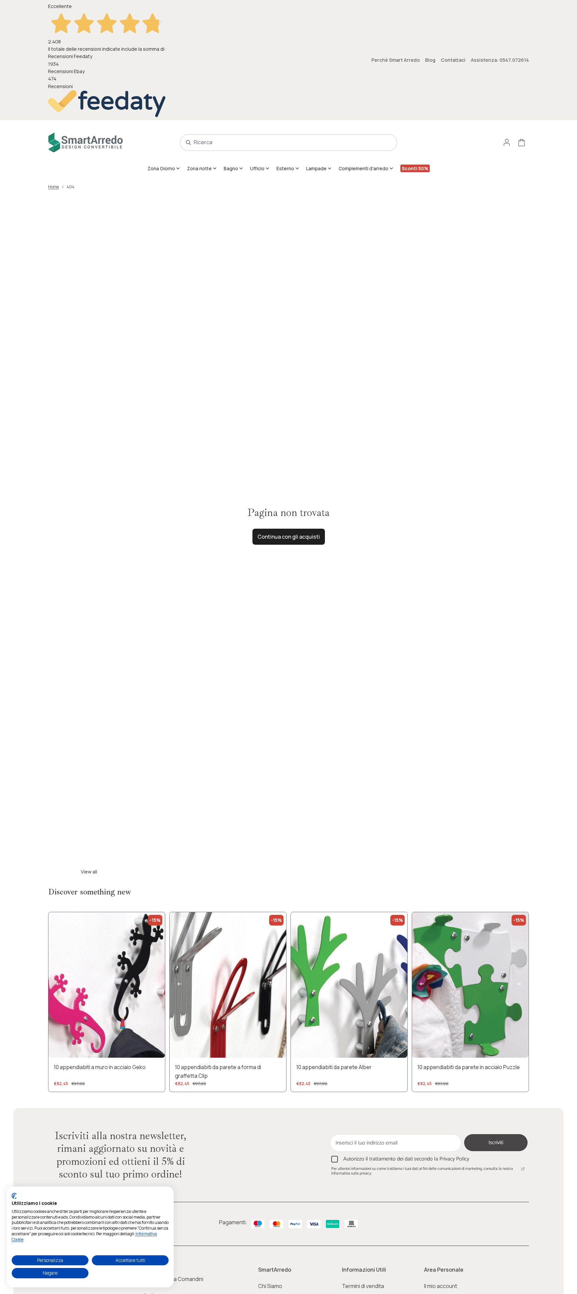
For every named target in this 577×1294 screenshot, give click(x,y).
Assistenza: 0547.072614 (500, 60)
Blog (430, 60)
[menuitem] (164, 168)
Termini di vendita (363, 1286)
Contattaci (453, 60)
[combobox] (281, 143)
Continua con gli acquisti (288, 536)
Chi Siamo (270, 1286)
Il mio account (440, 1286)
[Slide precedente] (58, 985)
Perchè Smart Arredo (395, 60)
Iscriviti (496, 1142)
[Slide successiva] (155, 985)
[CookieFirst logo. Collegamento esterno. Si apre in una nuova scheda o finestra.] (14, 1196)
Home (53, 187)
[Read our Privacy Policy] (523, 1170)
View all (89, 871)
